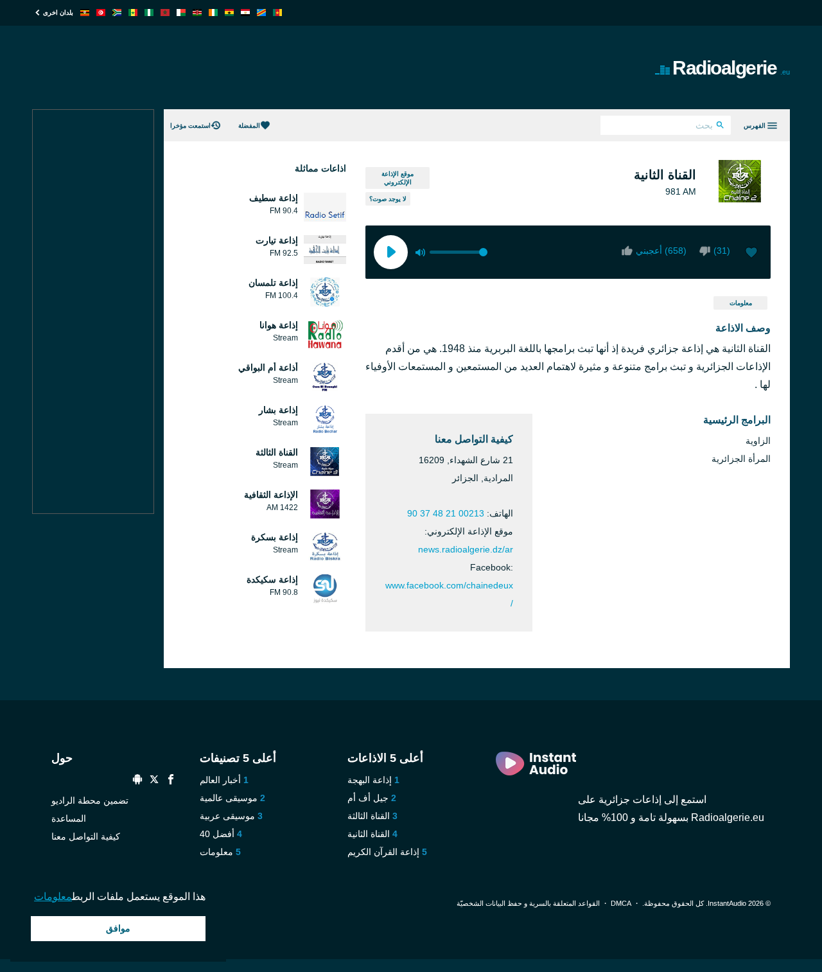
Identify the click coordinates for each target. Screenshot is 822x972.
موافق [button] (118, 928)
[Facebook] (171, 780)
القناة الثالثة (368, 816)
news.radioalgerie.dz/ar (465, 549)
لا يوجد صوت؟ (388, 198)
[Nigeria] (148, 12)
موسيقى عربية (227, 816)
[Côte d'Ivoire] (213, 12)
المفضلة (249, 125)
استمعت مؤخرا (190, 125)
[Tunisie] (100, 12)
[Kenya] (197, 12)
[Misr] (245, 12)
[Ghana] (229, 12)
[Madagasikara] (181, 12)
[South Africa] (116, 12)
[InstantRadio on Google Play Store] (137, 780)
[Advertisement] (266, 67)
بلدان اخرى (58, 12)
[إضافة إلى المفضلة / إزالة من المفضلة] (751, 254)
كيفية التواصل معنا (85, 836)
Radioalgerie (731, 67)
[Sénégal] (132, 12)
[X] (154, 780)
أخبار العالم (220, 780)
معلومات (741, 302)
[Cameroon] (277, 12)
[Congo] (261, 12)
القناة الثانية (368, 834)
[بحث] (720, 126)
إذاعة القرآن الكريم (383, 852)
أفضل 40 (217, 834)
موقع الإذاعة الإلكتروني (397, 178)
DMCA (621, 903)
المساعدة (68, 818)
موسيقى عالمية (229, 798)
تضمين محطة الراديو (89, 800)
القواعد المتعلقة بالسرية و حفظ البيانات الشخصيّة (528, 903)
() (721, 250)
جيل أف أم (368, 798)
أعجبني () (661, 250)
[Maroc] (165, 12)
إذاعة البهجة (369, 780)
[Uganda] (84, 12)
